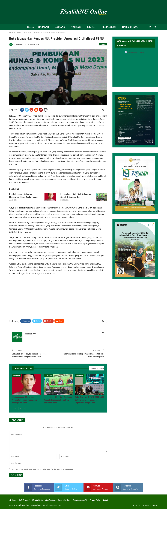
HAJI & (130, 26)
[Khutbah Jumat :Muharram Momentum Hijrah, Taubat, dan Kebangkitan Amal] (50, 197)
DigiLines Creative (151, 505)
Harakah (103, 44)
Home (14, 500)
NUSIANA (60, 26)
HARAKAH (43, 26)
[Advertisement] (58, 295)
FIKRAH (91, 26)
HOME (30, 26)
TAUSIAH (76, 26)
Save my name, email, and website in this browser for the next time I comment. (42, 469)
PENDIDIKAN (109, 26)
